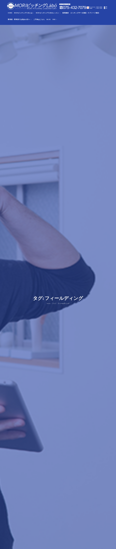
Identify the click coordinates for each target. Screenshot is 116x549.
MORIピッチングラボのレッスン (47, 13)
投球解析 (65, 13)
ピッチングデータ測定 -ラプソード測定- (85, 13)
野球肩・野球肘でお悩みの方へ (19, 19)
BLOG (49, 19)
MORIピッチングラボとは (23, 13)
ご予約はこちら (39, 19)
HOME (10, 13)
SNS (54, 19)
